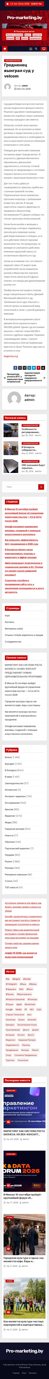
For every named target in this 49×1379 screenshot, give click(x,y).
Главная (16, 1373)
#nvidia (26, 979)
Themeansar (24, 1367)
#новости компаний (14, 35)
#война (32, 984)
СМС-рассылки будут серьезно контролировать (33, 468)
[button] (37, 49)
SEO (17, 38)
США (39, 1009)
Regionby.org (11, 356)
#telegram (11, 984)
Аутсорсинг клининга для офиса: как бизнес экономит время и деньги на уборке (23, 907)
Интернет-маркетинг (15, 796)
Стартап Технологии (15, 1014)
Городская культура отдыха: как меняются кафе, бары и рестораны (24, 1261)
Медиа (8, 822)
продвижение (35, 38)
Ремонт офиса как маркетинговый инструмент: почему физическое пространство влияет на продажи (22, 933)
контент (21, 1034)
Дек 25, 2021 (27, 435)
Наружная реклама (14, 828)
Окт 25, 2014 (27, 471)
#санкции (32, 999)
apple (19, 1004)
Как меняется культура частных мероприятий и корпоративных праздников (20, 715)
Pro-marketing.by (24, 17)
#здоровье (11, 989)
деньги (26, 1029)
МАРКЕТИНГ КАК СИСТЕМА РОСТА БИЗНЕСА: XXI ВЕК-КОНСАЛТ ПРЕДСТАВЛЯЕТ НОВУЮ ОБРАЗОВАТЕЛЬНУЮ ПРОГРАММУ (24, 1136)
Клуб (7, 615)
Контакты (9, 622)
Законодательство (13, 61)
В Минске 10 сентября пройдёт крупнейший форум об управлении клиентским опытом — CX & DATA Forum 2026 (24, 1199)
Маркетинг (10, 815)
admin (25, 86)
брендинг (10, 1024)
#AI (7, 979)
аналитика (10, 1019)
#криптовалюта (24, 994)
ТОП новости (11, 887)
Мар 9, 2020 (28, 453)
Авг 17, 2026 (13, 1202)
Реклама (9, 868)
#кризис (10, 994)
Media (19, 1009)
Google (9, 1009)
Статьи (8, 881)
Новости (9, 835)
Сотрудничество (13, 641)
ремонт (25, 38)
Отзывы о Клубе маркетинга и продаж (24, 635)
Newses (37, 1364)
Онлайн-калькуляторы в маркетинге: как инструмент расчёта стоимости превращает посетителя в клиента (23, 920)
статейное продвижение (25, 1055)
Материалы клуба (14, 628)
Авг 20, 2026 (13, 1139)
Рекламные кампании (16, 874)
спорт (8, 1055)
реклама (10, 38)
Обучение (10, 842)
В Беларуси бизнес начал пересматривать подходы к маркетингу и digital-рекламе (21, 553)
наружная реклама (27, 1040)
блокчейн (32, 1019)
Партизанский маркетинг (17, 848)
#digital (16, 979)
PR (26, 1009)
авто (29, 1014)
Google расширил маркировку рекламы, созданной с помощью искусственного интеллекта (23, 530)
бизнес (28, 35)
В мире (8, 776)
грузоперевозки (13, 1029)
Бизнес (8, 757)
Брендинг (10, 763)
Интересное (11, 789)
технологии (23, 1060)
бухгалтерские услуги (27, 1024)
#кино (30, 989)
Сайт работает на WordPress (15, 1364)
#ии (21, 989)
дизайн (35, 1029)
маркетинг (37, 35)
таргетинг (10, 1060)
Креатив (9, 809)
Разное (8, 861)
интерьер (10, 1034)
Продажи (9, 855)
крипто (31, 1034)
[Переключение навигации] (31, 49)
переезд (26, 1045)
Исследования (12, 802)
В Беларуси (11, 770)
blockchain (30, 1004)
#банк (23, 984)
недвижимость (12, 1045)
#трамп (9, 1004)
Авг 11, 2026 (12, 1266)
